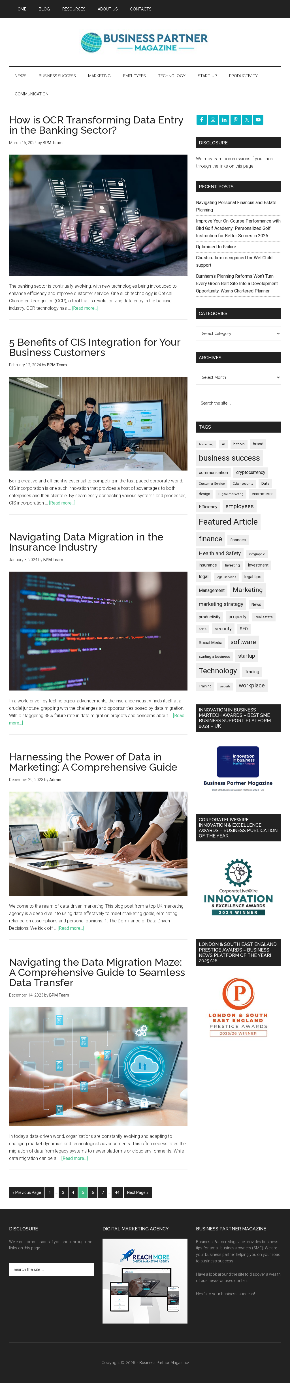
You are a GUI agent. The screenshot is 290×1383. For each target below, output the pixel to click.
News (256, 604)
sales (202, 629)
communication (213, 472)
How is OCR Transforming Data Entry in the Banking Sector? (96, 125)
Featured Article (228, 522)
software (243, 642)
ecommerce (263, 493)
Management (212, 590)
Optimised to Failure (216, 246)
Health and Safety (220, 553)
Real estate (264, 617)
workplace (252, 685)
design (204, 494)
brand (258, 444)
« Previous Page (26, 1192)
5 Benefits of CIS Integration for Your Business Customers (94, 347)
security (223, 628)
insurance (208, 565)
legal (203, 576)
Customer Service (212, 484)
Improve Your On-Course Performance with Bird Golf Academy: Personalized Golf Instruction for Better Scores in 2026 (238, 228)
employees (239, 506)
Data (265, 483)
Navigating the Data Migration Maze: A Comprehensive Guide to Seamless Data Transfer (97, 972)
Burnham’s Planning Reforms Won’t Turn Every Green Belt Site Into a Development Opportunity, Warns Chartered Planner (237, 283)
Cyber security (243, 484)
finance (210, 539)
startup (246, 656)
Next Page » (137, 1192)
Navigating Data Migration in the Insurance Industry (86, 542)
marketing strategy (221, 604)
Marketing (248, 590)
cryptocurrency (250, 472)
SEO (244, 628)
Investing (232, 565)
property (237, 616)
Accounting (206, 444)
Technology (218, 670)
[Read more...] (85, 308)
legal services (226, 577)
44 (117, 1192)
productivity (209, 616)
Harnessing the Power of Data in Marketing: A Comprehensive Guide (93, 762)
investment (258, 565)
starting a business (214, 656)
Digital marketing (231, 494)
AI (223, 444)
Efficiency (208, 506)
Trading (252, 671)
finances (238, 540)
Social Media (210, 642)
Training (205, 686)
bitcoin (239, 444)
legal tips (252, 576)
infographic (257, 554)
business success (229, 458)
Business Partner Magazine (145, 42)
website (225, 686)
